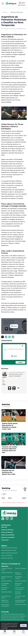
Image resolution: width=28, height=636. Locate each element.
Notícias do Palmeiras (7, 529)
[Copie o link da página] (13, 337)
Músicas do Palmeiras (7, 558)
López (17, 65)
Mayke (16, 95)
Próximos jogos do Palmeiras (9, 548)
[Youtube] (2, 518)
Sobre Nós (4, 527)
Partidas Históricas (6, 581)
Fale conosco (5, 540)
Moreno (8, 131)
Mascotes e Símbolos (21, 581)
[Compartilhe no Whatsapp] (9, 337)
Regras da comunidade (8, 537)
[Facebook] (11, 518)
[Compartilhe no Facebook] (6, 337)
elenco (15, 69)
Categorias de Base (6, 592)
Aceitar (23, 625)
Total (4, 494)
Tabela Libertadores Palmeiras (9, 553)
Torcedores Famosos (20, 604)
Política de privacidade (7, 535)
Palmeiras (12, 63)
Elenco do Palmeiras (6, 555)
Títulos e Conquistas (20, 568)
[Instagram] (7, 518)
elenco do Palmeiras (10, 39)
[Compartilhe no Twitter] (2, 337)
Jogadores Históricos (7, 572)
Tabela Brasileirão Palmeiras (8, 550)
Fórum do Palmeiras (7, 532)
